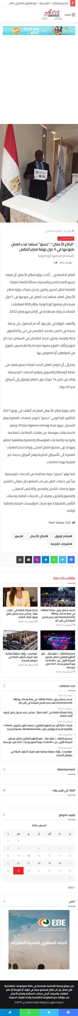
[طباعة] (20, 559)
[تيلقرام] (45, 559)
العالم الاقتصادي (53, 231)
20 (39, 863)
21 (28, 863)
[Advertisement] (39, 79)
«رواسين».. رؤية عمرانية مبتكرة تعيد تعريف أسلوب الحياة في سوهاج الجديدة (21, 657)
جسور (18, 536)
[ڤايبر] (37, 559)
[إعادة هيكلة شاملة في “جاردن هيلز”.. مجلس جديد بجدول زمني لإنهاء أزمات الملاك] (20, 597)
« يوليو (71, 887)
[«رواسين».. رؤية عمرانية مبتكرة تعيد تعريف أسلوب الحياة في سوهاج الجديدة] (20, 640)
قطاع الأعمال (38, 536)
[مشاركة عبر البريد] (28, 559)
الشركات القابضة (60, 544)
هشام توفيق (62, 536)
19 (49, 863)
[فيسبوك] (71, 559)
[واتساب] (54, 559)
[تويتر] (62, 559)
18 (59, 863)
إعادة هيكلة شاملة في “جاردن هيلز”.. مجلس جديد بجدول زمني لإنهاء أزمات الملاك (22, 613)
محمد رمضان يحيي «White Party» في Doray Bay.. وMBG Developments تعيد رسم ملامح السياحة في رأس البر (57, 615)
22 (18, 863)
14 (28, 856)
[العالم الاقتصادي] (51, 14)
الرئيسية (68, 231)
